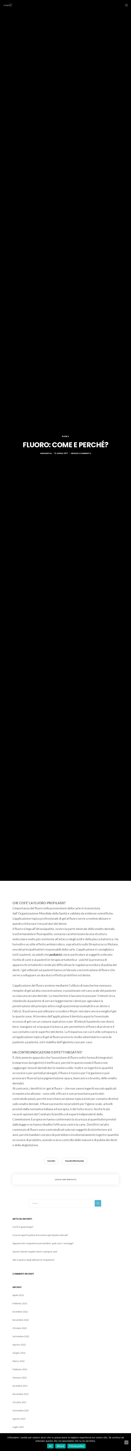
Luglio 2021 (18, 1427)
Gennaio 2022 (19, 1378)
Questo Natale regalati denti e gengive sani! (34, 1252)
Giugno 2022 (18, 1353)
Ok (50, 1446)
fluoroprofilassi (74, 1161)
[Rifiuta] (126, 1442)
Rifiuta (60, 1446)
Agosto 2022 (19, 1345)
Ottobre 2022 (19, 1328)
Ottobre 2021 (19, 1402)
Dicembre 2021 (19, 1386)
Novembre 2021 (20, 1394)
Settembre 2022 (20, 1336)
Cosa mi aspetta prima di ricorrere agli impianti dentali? (40, 1235)
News (65, 436)
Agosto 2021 (18, 1419)
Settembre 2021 (20, 1411)
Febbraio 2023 (19, 1303)
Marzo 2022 (18, 1361)
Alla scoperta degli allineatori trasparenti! (33, 1260)
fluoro (51, 1161)
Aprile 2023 (18, 1295)
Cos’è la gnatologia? (22, 1227)
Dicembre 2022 (20, 1312)
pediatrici (55, 954)
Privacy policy (76, 1446)
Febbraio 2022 (19, 1369)
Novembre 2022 (20, 1320)
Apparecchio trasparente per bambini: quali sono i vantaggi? (43, 1243)
